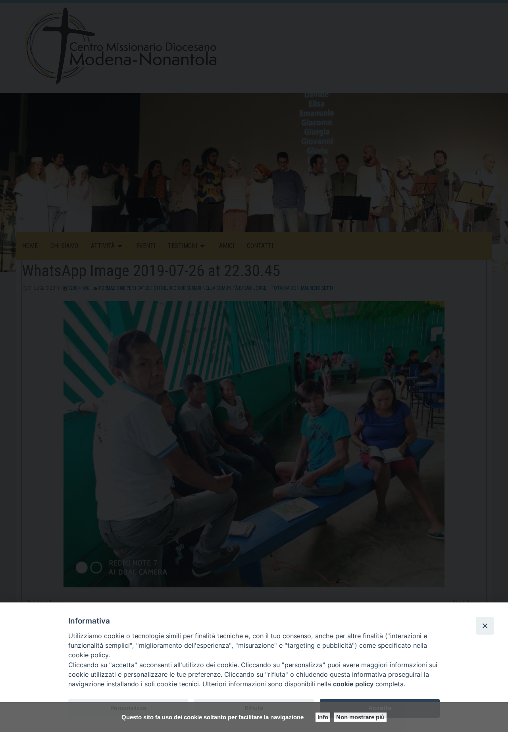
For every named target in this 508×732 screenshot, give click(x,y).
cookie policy (353, 684)
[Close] (485, 625)
